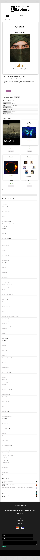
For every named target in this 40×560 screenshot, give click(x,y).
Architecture (4, 206)
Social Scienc (4, 440)
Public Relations (5, 413)
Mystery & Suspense (6, 372)
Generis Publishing (14, 111)
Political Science (5, 401)
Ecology (3, 262)
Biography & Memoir (6, 221)
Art (2, 209)
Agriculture (4, 201)
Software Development (6, 445)
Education (4, 270)
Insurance (4, 328)
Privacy (3, 406)
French (12, 107)
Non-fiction (4, 377)
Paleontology (4, 382)
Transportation (5, 462)
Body (3, 228)
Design (3, 257)
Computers (4, 248)
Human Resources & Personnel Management (10, 316)
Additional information (8, 97)
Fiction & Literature (5, 291)
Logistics (4, 350)
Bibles (3, 216)
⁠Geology (3, 301)
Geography (4, 299)
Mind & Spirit (4, 367)
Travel (3, 464)
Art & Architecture (5, 211)
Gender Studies (5, 296)
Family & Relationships (6, 284)
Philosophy (4, 391)
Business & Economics (6, 235)
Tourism (3, 457)
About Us (20, 516)
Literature (4, 347)
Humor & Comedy (5, 321)
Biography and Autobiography (7, 223)
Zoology (3, 474)
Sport (3, 447)
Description (17, 97)
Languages (4, 338)
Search (20, 194)
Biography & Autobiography (7, 218)
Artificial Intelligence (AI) (6, 213)
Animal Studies (5, 204)
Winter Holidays (5, 472)
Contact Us (22, 15)
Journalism (4, 333)
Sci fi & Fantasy (5, 423)
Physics (3, 396)
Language (4, 335)
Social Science (4, 443)
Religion (3, 418)
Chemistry (4, 240)
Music (3, 369)
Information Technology (6, 326)
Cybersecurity (4, 255)
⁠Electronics (4, 272)
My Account (12, 15)
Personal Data (4, 386)
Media (3, 362)
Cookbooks (4, 250)
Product (6, 19)
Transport (4, 460)
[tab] (8, 97)
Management (4, 352)
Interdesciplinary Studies (6, 330)
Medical (3, 365)
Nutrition (3, 379)
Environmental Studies (6, 279)
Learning (3, 343)
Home (4, 15)
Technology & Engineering (7, 455)
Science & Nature (5, 428)
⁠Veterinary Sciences (5, 469)
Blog (17, 15)
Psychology (4, 411)
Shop (8, 15)
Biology (3, 226)
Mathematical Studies (6, 357)
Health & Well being (5, 309)
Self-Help (4, 433)
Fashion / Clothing (5, 287)
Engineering (4, 274)
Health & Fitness (5, 306)
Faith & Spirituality (5, 282)
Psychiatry (4, 408)
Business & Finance (5, 238)
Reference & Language (6, 416)
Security (3, 430)
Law (3, 340)
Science (3, 425)
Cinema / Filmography (6, 243)
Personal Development (6, 389)
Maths (3, 360)
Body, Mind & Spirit (5, 231)
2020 (12, 113)
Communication (5, 245)
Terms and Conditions (20, 518)
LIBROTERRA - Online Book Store (20, 552)
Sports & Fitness (5, 450)
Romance (4, 421)
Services (3, 435)
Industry (3, 323)
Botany (3, 233)
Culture (3, 252)
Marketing (4, 355)
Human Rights (4, 318)
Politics (3, 404)
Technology (4, 452)
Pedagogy (4, 384)
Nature (3, 374)
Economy (4, 267)
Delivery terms (20, 520)
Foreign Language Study (6, 294)
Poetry (3, 399)
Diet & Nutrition (5, 260)
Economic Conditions (6, 265)
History (3, 311)
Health (3, 304)
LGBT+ (3, 345)
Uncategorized (5, 467)
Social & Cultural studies (6, 438)
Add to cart (8, 90)
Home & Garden (5, 313)
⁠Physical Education (5, 394)
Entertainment (5, 277)
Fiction (8, 93)
